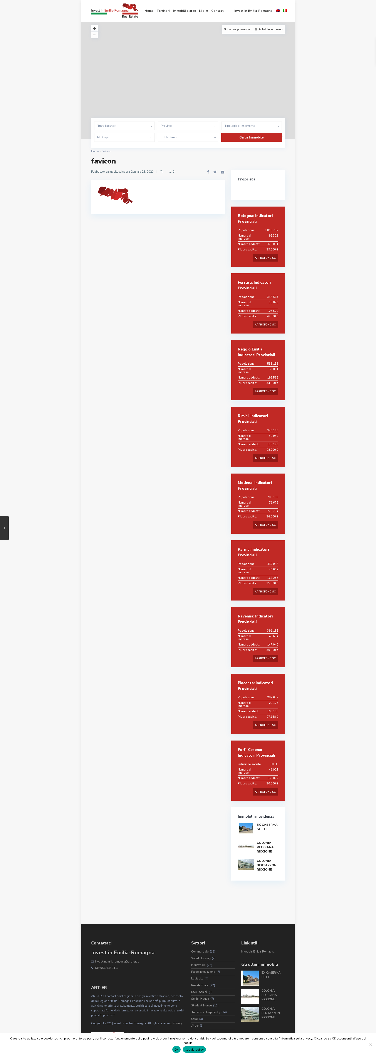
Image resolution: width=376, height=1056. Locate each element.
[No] (370, 1044)
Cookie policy (194, 1049)
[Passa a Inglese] (277, 11)
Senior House (200, 999)
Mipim (203, 11)
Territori (163, 11)
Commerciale (200, 952)
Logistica (197, 979)
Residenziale (199, 985)
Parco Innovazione (203, 972)
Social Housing (201, 958)
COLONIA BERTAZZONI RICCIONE (267, 865)
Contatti (218, 11)
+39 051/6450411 (106, 968)
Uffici (194, 1019)
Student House (201, 1006)
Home (149, 11)
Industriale (198, 965)
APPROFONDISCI (265, 258)
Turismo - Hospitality (205, 1012)
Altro (195, 1026)
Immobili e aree (184, 11)
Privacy (177, 1023)
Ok (176, 1049)
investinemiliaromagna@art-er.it (117, 962)
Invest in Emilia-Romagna (253, 11)
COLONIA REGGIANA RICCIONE (265, 847)
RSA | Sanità (199, 992)
